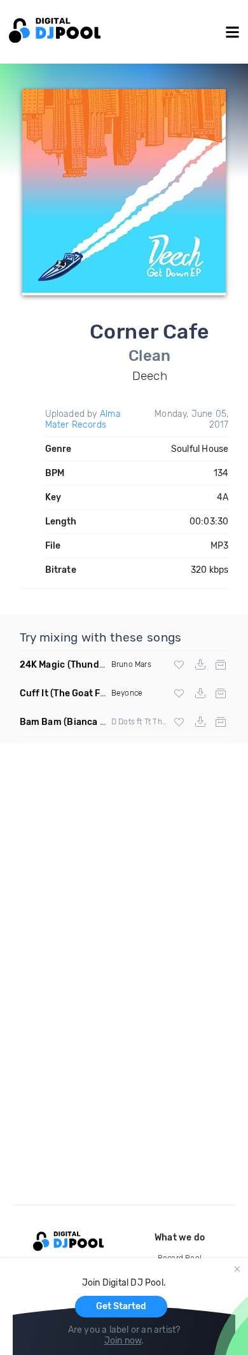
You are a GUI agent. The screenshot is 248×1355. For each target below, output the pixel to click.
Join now (123, 1340)
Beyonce (126, 693)
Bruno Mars (131, 664)
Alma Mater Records (83, 419)
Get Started (121, 1306)
